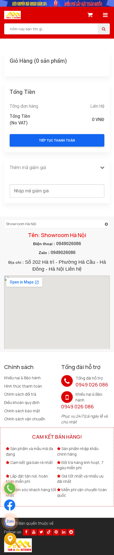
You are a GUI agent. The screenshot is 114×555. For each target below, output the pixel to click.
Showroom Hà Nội (21, 223)
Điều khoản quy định (22, 402)
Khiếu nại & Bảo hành (22, 377)
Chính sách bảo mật (22, 410)
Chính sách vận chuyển (24, 418)
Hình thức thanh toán (23, 386)
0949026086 (68, 243)
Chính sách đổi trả (20, 394)
